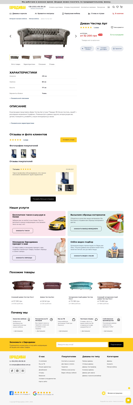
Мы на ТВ (42, 364)
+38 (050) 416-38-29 (36, 7)
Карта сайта (43, 381)
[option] (43, 36)
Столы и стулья (97, 13)
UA (109, 7)
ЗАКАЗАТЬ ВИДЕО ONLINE (84, 256)
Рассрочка (101, 7)
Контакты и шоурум (68, 361)
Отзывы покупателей (72, 7)
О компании (43, 361)
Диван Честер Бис (47, 297)
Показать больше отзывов (43, 199)
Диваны (109, 361)
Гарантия (65, 367)
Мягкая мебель (34, 18)
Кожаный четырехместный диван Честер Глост (107, 298)
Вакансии (42, 375)
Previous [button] (10, 290)
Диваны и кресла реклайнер (91, 375)
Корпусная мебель (72, 13)
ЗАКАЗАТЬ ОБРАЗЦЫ (24, 258)
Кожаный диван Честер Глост (22, 297)
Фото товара (15, 64)
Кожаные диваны (88, 369)
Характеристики (29, 64)
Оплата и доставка (56, 7)
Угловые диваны (87, 364)
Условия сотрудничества (47, 378)
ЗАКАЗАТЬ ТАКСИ (23, 231)
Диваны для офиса (88, 372)
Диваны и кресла (19, 13)
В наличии (119, 13)
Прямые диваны (87, 361)
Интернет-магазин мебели (18, 18)
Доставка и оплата (68, 364)
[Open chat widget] (128, 400)
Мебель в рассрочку (68, 369)
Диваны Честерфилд (89, 367)
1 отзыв (25, 139)
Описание (42, 64)
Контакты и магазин (88, 7)
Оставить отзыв (68, 140)
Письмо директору (45, 367)
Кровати (110, 364)
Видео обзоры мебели (69, 372)
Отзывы (51, 64)
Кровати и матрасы (46, 13)
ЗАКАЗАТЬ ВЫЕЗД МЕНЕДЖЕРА (86, 229)
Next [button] (123, 290)
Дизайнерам (43, 369)
